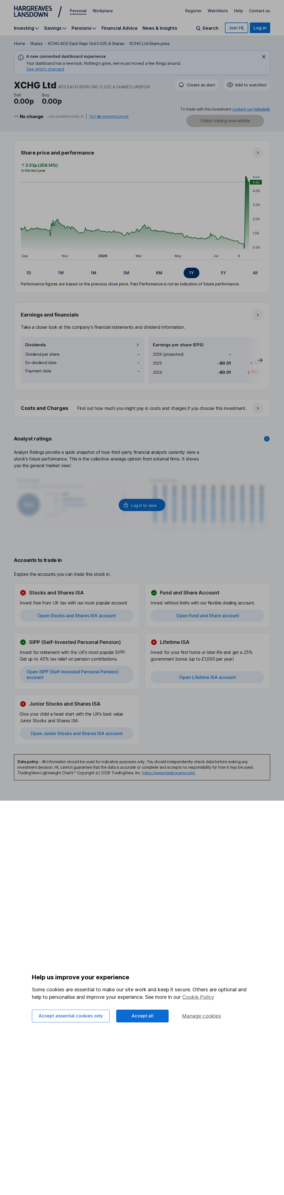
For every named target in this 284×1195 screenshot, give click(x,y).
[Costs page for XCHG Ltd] (142, 408)
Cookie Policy (198, 997)
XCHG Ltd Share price (149, 43)
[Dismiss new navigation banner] (264, 56)
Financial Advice (120, 28)
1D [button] (28, 272)
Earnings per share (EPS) (178, 345)
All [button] (255, 272)
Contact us (259, 10)
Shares (36, 43)
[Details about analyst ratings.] (266, 438)
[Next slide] (254, 360)
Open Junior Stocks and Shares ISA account (77, 733)
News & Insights (160, 28)
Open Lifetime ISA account (207, 677)
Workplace (103, 10)
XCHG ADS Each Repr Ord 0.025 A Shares (86, 43)
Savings (53, 28)
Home (19, 43)
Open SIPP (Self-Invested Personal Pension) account (72, 674)
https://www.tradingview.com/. (169, 772)
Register (193, 10)
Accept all (142, 1016)
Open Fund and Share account (207, 615)
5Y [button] (223, 272)
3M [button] (126, 272)
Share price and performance (57, 153)
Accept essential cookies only (71, 1016)
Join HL (237, 28)
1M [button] (93, 272)
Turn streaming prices (109, 116)
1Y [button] (191, 272)
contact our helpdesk (251, 109)
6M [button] (159, 272)
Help (238, 10)
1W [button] (61, 272)
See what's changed (45, 69)
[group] (142, 273)
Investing (24, 28)
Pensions (82, 28)
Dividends (35, 345)
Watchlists (218, 10)
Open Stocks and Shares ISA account (77, 615)
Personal (78, 10)
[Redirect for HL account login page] (142, 505)
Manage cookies (201, 1016)
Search (210, 28)
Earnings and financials (49, 315)
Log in (260, 28)
